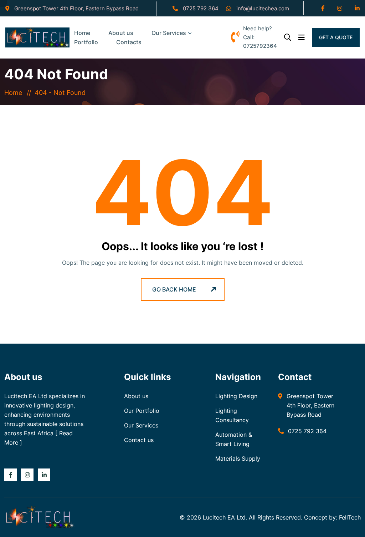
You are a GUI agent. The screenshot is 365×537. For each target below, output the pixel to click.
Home (15, 92)
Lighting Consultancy (232, 415)
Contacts (129, 42)
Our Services (168, 32)
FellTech (350, 517)
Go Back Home (174, 289)
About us (136, 396)
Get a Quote (336, 37)
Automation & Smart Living (233, 439)
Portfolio (86, 42)
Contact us (139, 440)
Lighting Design (236, 396)
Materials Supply (237, 458)
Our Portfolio (141, 410)
